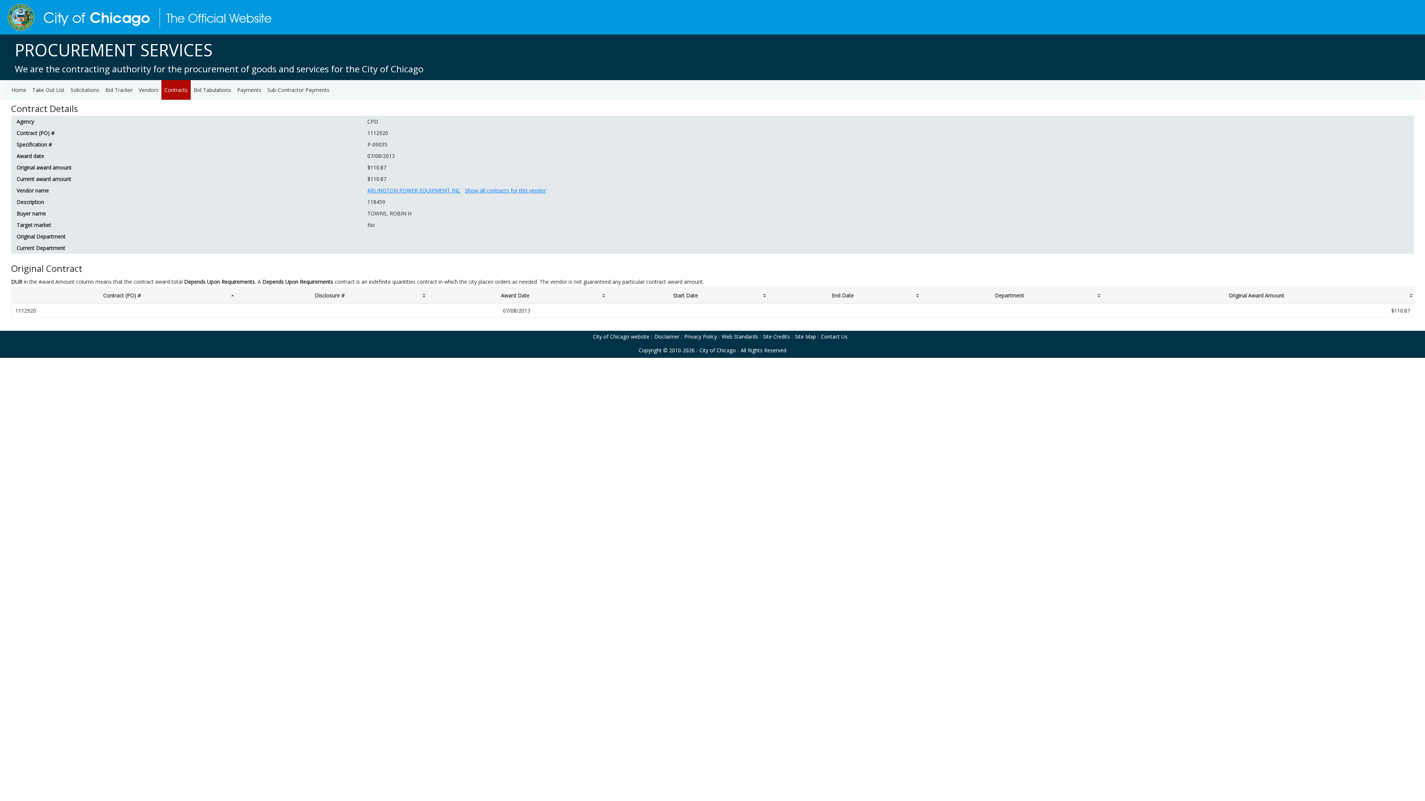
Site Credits (776, 336)
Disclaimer (666, 336)
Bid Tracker (119, 89)
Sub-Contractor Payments (298, 89)
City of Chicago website (621, 336)
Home (19, 89)
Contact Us (834, 336)
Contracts (176, 89)
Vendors (148, 89)
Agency (25, 121)
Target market (34, 224)
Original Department (41, 236)
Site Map (805, 336)
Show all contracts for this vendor (505, 190)
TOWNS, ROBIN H (389, 213)
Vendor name (33, 190)
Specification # (34, 144)
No (371, 224)
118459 (376, 201)
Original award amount (44, 167)
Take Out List (48, 89)
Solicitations (85, 89)
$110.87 (376, 167)
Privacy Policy (700, 336)
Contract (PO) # (36, 132)
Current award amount (44, 178)
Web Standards (740, 336)
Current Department (41, 247)
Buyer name (31, 213)
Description (30, 201)
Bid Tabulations (212, 89)
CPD (372, 121)
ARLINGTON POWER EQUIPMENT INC (414, 190)
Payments (249, 89)
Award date (30, 155)
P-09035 (377, 144)
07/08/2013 (381, 155)
